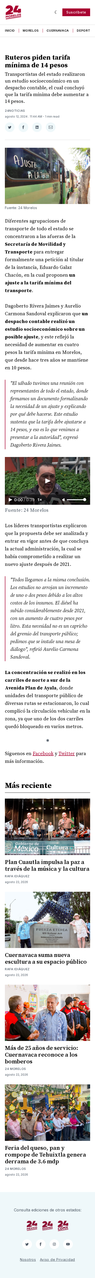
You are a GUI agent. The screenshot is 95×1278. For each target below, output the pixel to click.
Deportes (85, 30)
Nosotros (28, 1259)
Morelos (31, 30)
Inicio (10, 30)
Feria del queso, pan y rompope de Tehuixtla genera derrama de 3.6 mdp (45, 1155)
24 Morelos (15, 1069)
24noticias (15, 110)
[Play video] (47, 481)
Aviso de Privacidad (57, 1259)
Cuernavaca (58, 30)
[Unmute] (64, 500)
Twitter (66, 754)
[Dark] (56, 12)
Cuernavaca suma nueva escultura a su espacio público (46, 959)
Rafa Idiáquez (17, 876)
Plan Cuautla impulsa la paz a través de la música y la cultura (47, 866)
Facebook (43, 754)
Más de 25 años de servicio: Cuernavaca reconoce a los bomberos (41, 1055)
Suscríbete (76, 12)
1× (40, 499)
